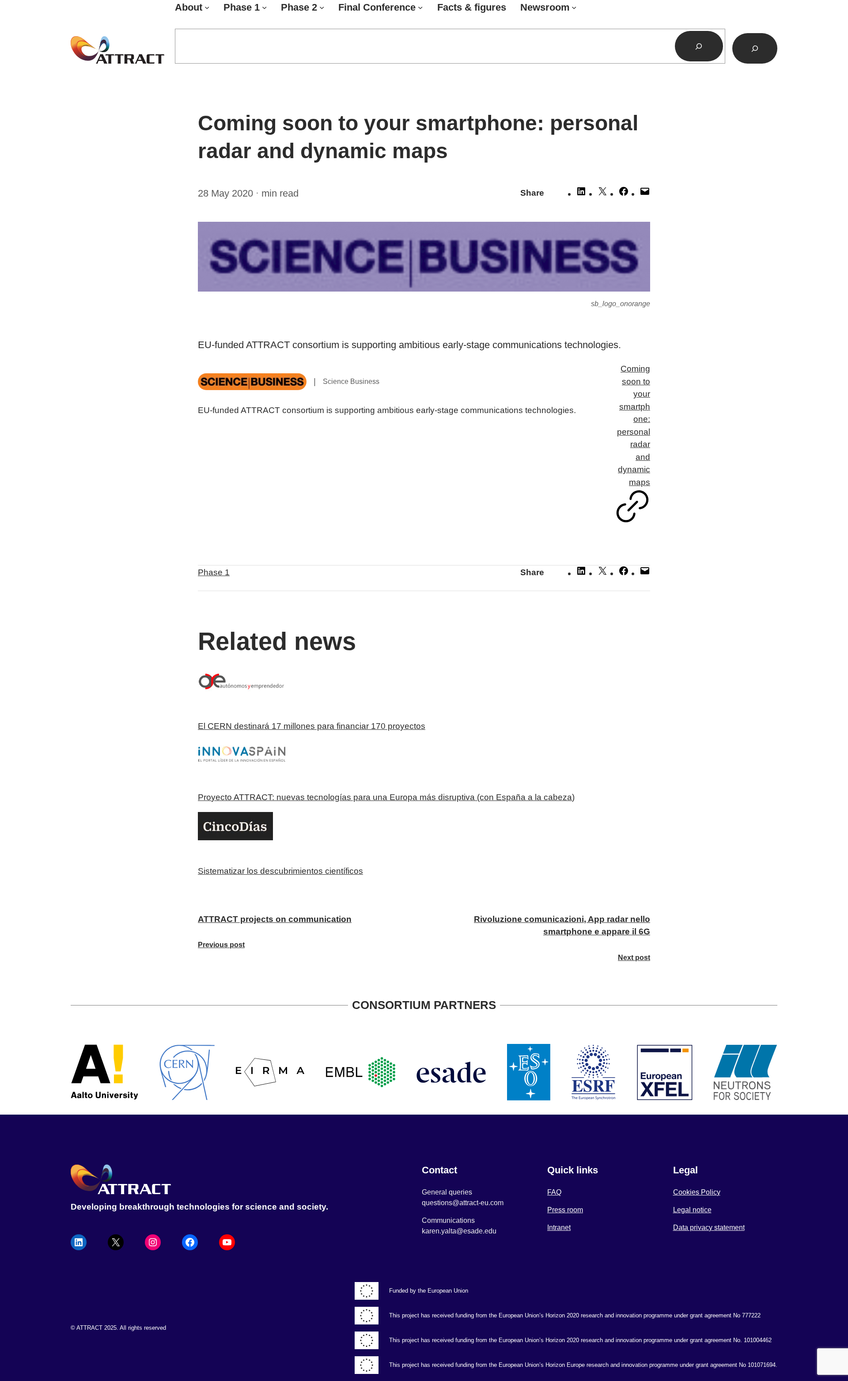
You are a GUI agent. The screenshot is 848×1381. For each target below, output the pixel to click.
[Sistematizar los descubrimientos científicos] (424, 828)
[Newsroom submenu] (574, 7)
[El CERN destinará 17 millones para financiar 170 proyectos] (424, 684)
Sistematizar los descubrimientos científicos (280, 871)
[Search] (699, 46)
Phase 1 (214, 572)
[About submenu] (206, 7)
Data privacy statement (709, 1227)
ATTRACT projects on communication (275, 919)
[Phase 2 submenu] (321, 7)
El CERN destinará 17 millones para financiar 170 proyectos (311, 726)
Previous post (221, 944)
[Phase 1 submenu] (264, 7)
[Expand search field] (754, 48)
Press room (565, 1210)
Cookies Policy (696, 1192)
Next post (634, 957)
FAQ (554, 1192)
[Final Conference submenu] (420, 7)
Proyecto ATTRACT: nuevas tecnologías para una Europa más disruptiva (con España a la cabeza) (386, 797)
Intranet (559, 1227)
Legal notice (692, 1210)
